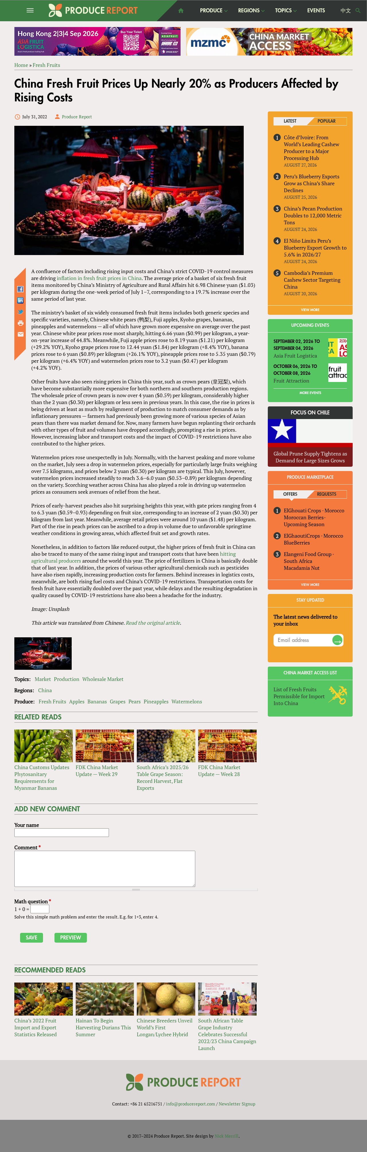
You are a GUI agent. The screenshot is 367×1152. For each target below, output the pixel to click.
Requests (326, 494)
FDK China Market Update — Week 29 (97, 770)
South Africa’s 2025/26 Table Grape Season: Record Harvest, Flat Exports (163, 777)
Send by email (20, 334)
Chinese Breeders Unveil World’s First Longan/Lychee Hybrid (164, 1027)
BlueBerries (297, 542)
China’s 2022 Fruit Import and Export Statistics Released (35, 1027)
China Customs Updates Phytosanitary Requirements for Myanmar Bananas (41, 777)
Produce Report (77, 116)
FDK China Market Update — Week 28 (219, 770)
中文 (346, 10)
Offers (290, 494)
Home (21, 64)
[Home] (93, 10)
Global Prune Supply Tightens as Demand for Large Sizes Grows (310, 457)
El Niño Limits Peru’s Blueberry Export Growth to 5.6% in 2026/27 (315, 247)
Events (316, 10)
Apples (77, 701)
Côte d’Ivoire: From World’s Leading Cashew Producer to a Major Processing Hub (311, 147)
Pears (134, 701)
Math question (32, 901)
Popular (326, 121)
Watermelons (186, 701)
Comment (27, 847)
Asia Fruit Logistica (295, 355)
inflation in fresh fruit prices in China (99, 278)
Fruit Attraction (291, 380)
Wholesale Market (103, 679)
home (180, 10)
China (45, 690)
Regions (248, 11)
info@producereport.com (190, 1104)
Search (358, 10)
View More (310, 584)
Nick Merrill (227, 1136)
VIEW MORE (310, 310)
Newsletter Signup (237, 1104)
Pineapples (156, 701)
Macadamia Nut (302, 567)
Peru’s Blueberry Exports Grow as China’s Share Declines (311, 183)
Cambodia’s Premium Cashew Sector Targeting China (312, 279)
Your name (26, 824)
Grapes (118, 701)
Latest (290, 121)
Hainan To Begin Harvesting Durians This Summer (103, 1027)
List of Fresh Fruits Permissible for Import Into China (299, 696)
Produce (211, 11)
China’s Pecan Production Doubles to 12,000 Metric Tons (313, 215)
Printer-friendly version (20, 323)
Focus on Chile (310, 412)
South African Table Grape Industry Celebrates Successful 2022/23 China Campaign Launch (227, 1034)
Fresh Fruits (46, 64)
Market (43, 679)
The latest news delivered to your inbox (305, 620)
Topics (283, 11)
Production (66, 679)
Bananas (97, 701)
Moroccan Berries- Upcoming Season (305, 521)
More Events (310, 393)
